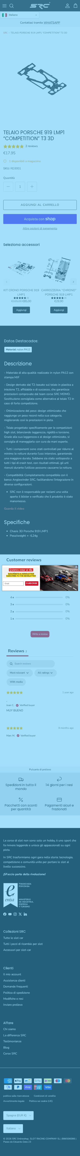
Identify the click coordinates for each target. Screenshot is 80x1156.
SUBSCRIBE (31, 583)
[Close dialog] (76, 567)
